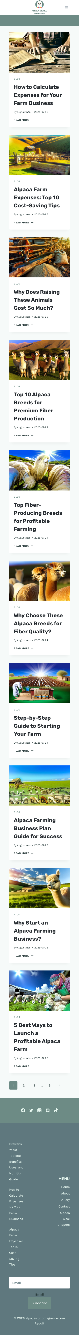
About (65, 1193)
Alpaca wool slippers (64, 1218)
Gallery (65, 1200)
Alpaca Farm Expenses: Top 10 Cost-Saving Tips (37, 197)
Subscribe (40, 1303)
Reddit (39, 1323)
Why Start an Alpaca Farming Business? (35, 931)
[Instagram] (39, 1110)
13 (49, 1085)
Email (39, 1294)
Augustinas (23, 111)
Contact (64, 1206)
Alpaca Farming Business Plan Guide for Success (38, 828)
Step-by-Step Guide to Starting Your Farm (37, 726)
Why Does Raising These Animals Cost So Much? (37, 300)
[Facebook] (23, 1110)
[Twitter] (31, 1110)
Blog (17, 79)
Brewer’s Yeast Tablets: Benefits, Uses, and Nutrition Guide (16, 1161)
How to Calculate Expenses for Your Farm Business (38, 95)
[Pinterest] (48, 1110)
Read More (24, 120)
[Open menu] (66, 7)
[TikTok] (56, 1110)
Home (65, 1187)
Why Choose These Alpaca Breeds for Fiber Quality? (38, 623)
